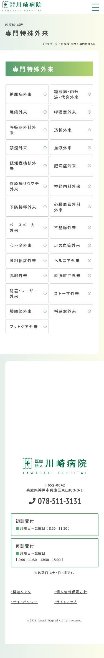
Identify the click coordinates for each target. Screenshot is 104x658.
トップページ (50, 44)
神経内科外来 (67, 186)
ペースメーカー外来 (24, 227)
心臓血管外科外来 (67, 206)
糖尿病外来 (21, 94)
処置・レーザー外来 (24, 293)
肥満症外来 (65, 165)
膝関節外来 (21, 311)
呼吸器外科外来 (23, 129)
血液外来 (63, 147)
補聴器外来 (65, 311)
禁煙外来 (18, 147)
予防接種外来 (23, 207)
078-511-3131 (58, 500)
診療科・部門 (68, 44)
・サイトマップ (65, 601)
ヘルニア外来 (67, 260)
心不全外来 (21, 245)
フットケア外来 (24, 326)
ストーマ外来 (66, 293)
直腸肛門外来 (67, 275)
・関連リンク (21, 591)
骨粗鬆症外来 (23, 260)
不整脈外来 (65, 227)
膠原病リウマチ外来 (24, 186)
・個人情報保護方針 (71, 591)
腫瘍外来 (18, 112)
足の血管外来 (67, 245)
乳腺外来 (18, 275)
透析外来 (63, 130)
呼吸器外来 (65, 112)
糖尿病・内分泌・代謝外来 (66, 94)
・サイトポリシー (24, 601)
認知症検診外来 (23, 165)
